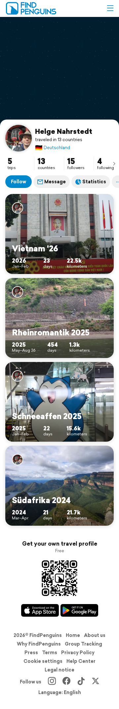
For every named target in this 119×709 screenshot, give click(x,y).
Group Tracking (83, 644)
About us (94, 635)
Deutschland (52, 147)
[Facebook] (66, 681)
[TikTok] (81, 681)
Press (31, 652)
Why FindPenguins (39, 644)
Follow (18, 181)
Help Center (81, 661)
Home (73, 635)
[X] (95, 681)
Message (55, 181)
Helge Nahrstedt (63, 131)
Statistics (94, 181)
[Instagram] (52, 681)
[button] (110, 8)
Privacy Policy (78, 652)
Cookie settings (42, 661)
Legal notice (59, 669)
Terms (49, 652)
